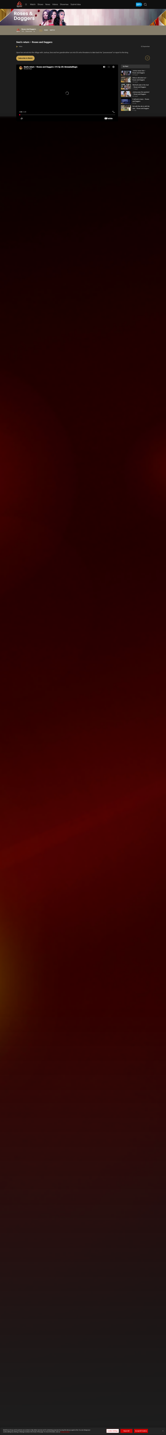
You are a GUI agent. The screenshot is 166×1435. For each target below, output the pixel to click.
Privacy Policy (65, 1432)
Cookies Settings (112, 1431)
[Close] (163, 1431)
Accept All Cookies (141, 1431)
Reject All (126, 1431)
